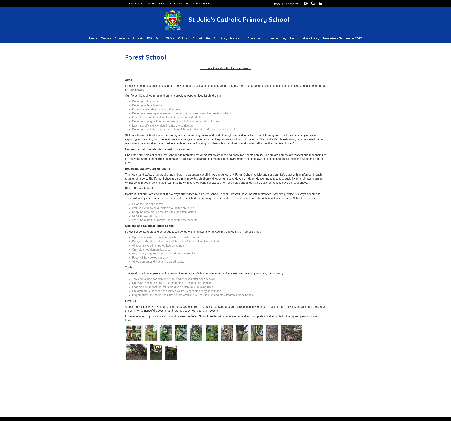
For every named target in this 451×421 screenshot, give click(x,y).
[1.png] (151, 332)
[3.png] (181, 332)
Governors (122, 38)
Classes (106, 38)
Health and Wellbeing (305, 38)
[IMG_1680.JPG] (171, 352)
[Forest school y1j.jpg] (134, 332)
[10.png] (242, 332)
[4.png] (196, 332)
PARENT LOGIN (156, 3)
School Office (165, 38)
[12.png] (257, 332)
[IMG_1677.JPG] (156, 352)
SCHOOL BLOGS (202, 3)
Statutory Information (229, 38)
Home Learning (276, 38)
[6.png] (212, 332)
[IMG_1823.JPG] (272, 332)
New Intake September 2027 (342, 38)
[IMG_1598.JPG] (136, 352)
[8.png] (227, 332)
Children (183, 38)
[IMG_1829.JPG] (291, 332)
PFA (149, 38)
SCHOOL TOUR (179, 3)
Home (93, 38)
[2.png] (166, 332)
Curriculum (255, 38)
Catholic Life (201, 38)
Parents (138, 38)
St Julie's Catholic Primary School (238, 19)
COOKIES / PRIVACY (286, 4)
